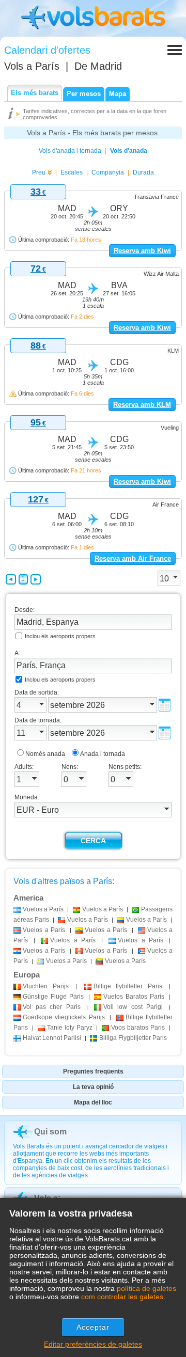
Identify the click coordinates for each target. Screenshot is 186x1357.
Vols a (31, 66)
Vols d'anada (128, 150)
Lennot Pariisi (52, 1038)
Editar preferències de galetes (93, 1344)
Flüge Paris (53, 996)
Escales (71, 172)
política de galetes (146, 1288)
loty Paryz (69, 1027)
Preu (38, 172)
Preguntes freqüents (93, 1071)
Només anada (45, 754)
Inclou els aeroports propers (60, 636)
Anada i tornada (102, 754)
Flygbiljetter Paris (133, 1038)
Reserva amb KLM (142, 404)
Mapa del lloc (93, 1102)
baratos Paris (138, 1027)
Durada (143, 172)
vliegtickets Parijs (64, 1017)
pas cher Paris (52, 1007)
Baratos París (133, 996)
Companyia (107, 172)
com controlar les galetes (122, 1296)
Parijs (46, 986)
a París (43, 909)
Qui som (50, 1131)
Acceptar (93, 1327)
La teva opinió (93, 1087)
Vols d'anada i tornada (70, 150)
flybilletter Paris (128, 986)
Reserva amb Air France (133, 558)
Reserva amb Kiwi (142, 251)
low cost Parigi (133, 1007)
